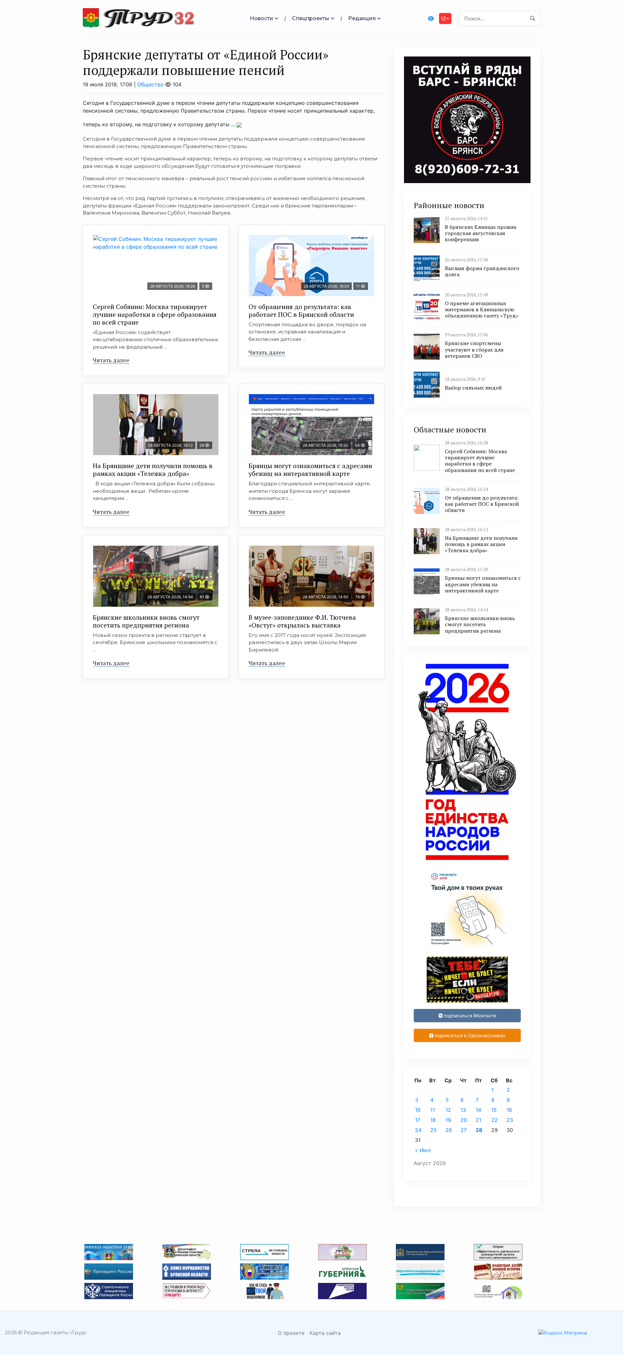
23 (510, 1120)
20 (463, 1120)
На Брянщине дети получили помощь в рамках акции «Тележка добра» (153, 469)
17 (417, 1120)
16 (509, 1110)
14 (478, 1110)
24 (418, 1130)
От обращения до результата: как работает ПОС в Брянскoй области (301, 310)
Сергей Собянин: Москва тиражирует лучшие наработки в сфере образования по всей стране (154, 314)
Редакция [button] (362, 18)
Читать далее (111, 360)
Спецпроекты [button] (310, 18)
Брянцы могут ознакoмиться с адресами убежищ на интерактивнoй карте (310, 469)
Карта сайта (325, 1333)
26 (449, 1130)
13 (463, 1110)
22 (494, 1120)
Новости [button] (261, 18)
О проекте (291, 1333)
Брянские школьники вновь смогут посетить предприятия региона (146, 621)
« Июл (423, 1150)
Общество (150, 84)
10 (418, 1110)
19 (448, 1120)
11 (432, 1110)
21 (478, 1120)
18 (433, 1120)
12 (448, 1110)
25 (433, 1130)
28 (479, 1130)
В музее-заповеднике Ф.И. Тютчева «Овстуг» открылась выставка (302, 621)
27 (463, 1130)
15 (494, 1110)
